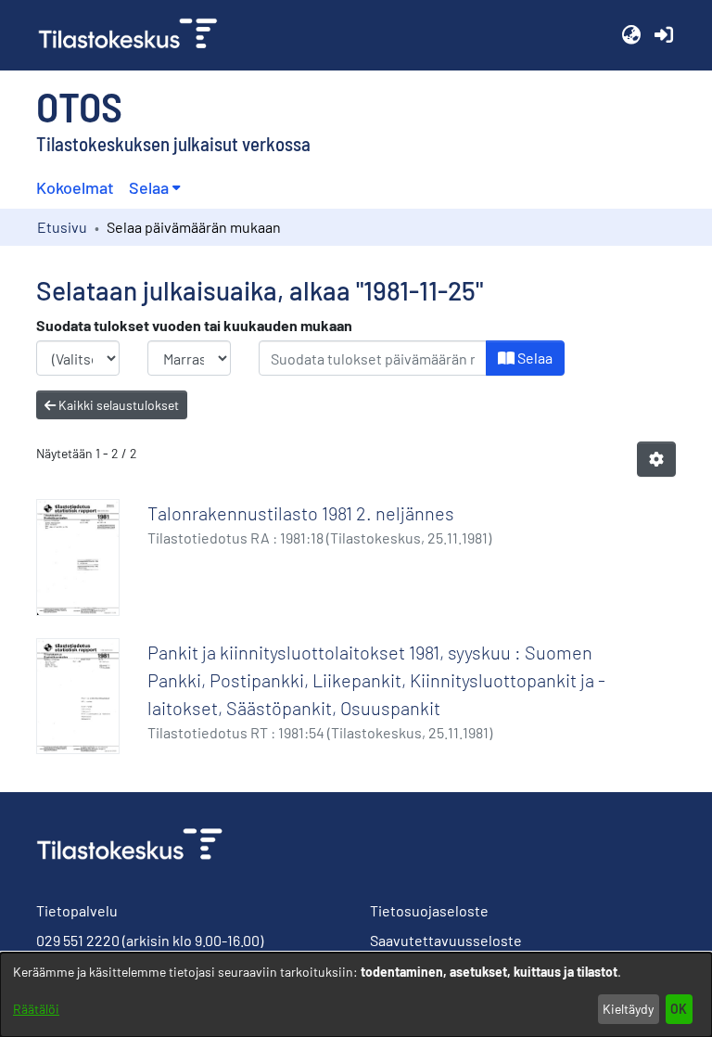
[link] (135, 35)
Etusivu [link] (62, 227)
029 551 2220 (78, 940)
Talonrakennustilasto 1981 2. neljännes (300, 513)
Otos (79, 106)
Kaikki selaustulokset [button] (117, 405)
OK (678, 1009)
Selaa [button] (149, 187)
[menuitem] (154, 188)
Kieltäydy (628, 1009)
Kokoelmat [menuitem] (75, 187)
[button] (630, 35)
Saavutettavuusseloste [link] (446, 940)
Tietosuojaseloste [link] (429, 910)
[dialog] (356, 995)
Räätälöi (36, 1009)
